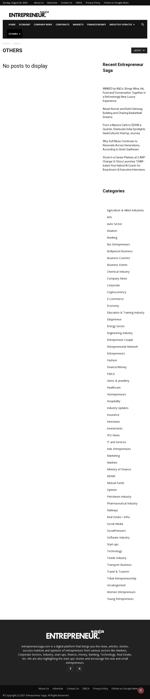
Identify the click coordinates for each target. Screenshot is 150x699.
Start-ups (113, 544)
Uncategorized (116, 585)
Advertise (52, 2)
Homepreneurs (116, 394)
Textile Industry (116, 558)
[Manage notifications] (141, 690)
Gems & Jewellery (118, 381)
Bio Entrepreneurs (118, 244)
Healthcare (114, 387)
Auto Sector (114, 224)
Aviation (112, 231)
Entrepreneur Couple (120, 340)
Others (13, 33)
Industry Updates (120, 24)
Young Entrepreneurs (120, 599)
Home (12, 24)
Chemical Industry (118, 271)
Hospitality (113, 401)
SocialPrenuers (116, 530)
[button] (142, 24)
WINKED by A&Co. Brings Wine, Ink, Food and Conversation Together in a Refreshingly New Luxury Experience (124, 94)
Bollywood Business (120, 251)
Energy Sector (116, 326)
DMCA (79, 2)
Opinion (112, 490)
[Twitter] (79, 669)
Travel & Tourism (118, 571)
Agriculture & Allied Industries (125, 210)
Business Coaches (118, 258)
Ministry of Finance (119, 469)
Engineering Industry (120, 333)
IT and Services (116, 442)
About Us (39, 2)
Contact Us (66, 2)
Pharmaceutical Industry (122, 503)
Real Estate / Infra (118, 517)
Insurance (113, 415)
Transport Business (119, 565)
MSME (111, 476)
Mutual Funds (115, 483)
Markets (78, 24)
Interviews (113, 421)
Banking (112, 237)
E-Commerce (115, 299)
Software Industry (118, 537)
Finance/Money (96, 24)
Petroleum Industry (119, 496)
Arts (109, 217)
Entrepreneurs (116, 353)
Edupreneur (114, 319)
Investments (115, 428)
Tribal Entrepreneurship (121, 578)
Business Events (117, 265)
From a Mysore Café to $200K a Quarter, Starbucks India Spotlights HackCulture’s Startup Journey (124, 129)
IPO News (113, 435)
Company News (43, 24)
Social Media (115, 524)
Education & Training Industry (125, 312)
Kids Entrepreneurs (119, 449)
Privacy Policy (93, 2)
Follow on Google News (116, 2)
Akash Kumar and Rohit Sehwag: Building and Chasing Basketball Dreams (123, 113)
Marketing (113, 455)
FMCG (111, 374)
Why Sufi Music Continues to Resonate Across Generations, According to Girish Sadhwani (121, 145)
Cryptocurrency (116, 292)
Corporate (62, 24)
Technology (114, 551)
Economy (24, 24)
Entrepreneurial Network (122, 346)
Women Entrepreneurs (121, 592)
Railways (112, 510)
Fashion (112, 360)
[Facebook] (70, 669)
